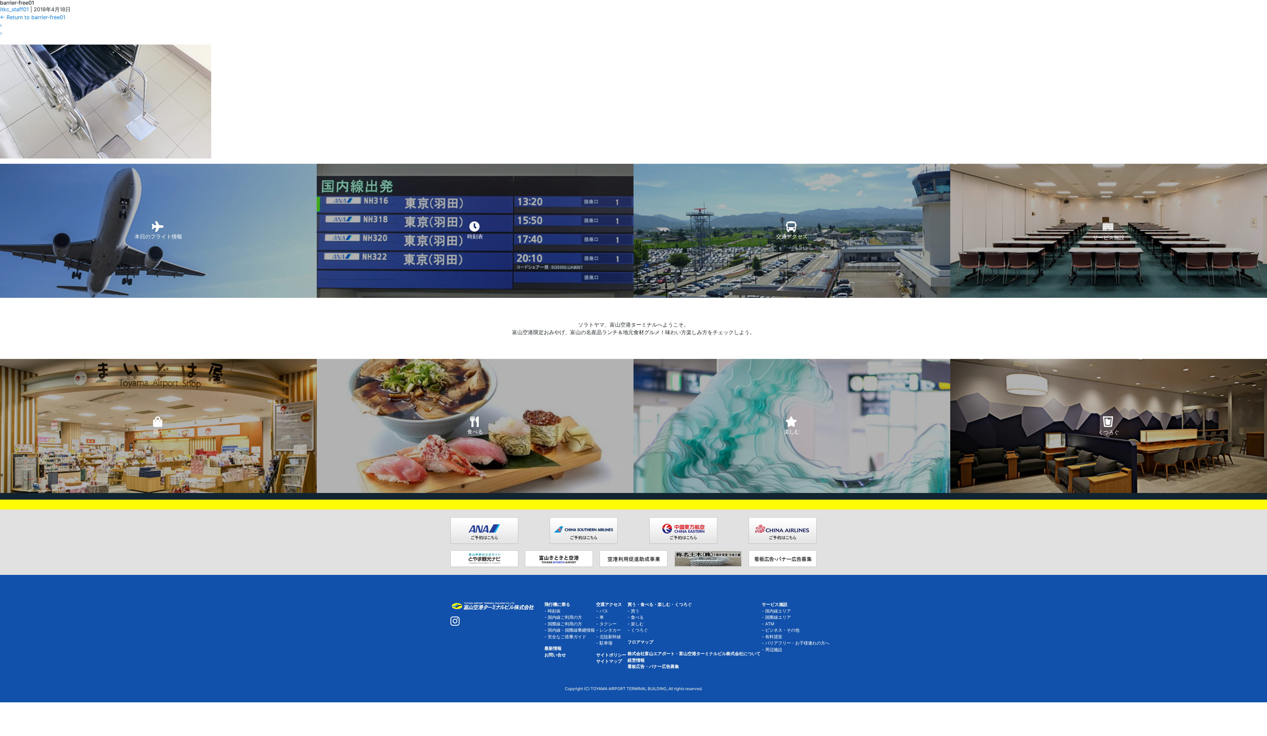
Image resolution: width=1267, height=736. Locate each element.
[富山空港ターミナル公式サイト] (492, 605)
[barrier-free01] (105, 78)
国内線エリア (778, 610)
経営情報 (636, 660)
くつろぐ (639, 630)
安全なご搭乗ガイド (567, 636)
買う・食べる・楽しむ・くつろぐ (660, 604)
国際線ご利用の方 (565, 623)
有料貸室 (773, 636)
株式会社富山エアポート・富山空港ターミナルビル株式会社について (694, 653)
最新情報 (553, 648)
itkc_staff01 (14, 9)
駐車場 (606, 643)
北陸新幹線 (610, 636)
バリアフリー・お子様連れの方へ (797, 643)
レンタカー (610, 630)
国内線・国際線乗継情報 (571, 630)
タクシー (608, 623)
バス (604, 610)
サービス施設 (775, 604)
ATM (769, 623)
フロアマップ (640, 642)
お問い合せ (555, 654)
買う (635, 610)
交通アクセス (609, 604)
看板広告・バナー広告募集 (653, 666)
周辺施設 (773, 649)
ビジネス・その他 (782, 630)
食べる (637, 617)
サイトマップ (609, 661)
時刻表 (554, 610)
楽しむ (637, 623)
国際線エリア (778, 617)
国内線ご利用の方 (565, 617)
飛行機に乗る (557, 604)
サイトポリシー (611, 654)
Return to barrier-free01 (32, 17)
